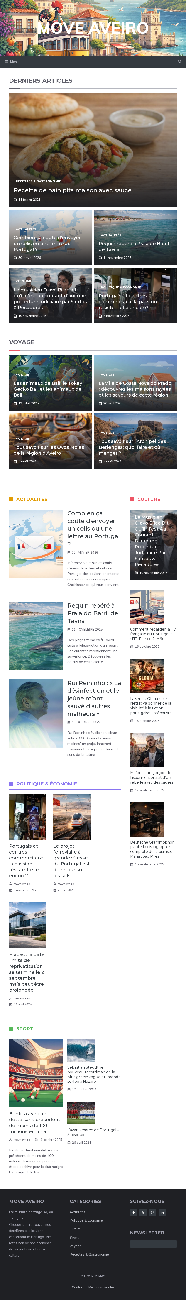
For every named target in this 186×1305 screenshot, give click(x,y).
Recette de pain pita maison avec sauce (73, 190)
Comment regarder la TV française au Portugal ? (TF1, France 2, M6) (153, 634)
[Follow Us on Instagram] (152, 1212)
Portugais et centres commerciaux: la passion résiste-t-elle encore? (128, 301)
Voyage (76, 1246)
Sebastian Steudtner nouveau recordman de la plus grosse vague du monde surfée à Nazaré (94, 1074)
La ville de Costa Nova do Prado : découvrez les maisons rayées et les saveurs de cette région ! (135, 389)
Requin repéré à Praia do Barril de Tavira (92, 613)
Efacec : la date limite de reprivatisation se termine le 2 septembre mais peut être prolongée (26, 972)
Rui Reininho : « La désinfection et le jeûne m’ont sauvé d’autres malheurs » (94, 698)
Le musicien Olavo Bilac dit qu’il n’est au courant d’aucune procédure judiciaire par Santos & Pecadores (152, 540)
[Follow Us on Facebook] (133, 1212)
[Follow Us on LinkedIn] (162, 1212)
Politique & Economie (86, 1220)
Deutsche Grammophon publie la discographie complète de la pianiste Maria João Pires (152, 849)
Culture (75, 1229)
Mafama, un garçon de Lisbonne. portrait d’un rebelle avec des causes (151, 778)
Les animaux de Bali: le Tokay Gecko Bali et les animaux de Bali (48, 389)
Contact (78, 1287)
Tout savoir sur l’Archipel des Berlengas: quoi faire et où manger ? (132, 447)
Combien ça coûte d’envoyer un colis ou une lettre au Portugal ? (47, 243)
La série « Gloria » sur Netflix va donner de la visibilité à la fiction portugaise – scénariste (151, 706)
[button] (180, 62)
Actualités (78, 1212)
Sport (74, 1237)
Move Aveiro (93, 28)
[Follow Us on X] (143, 1212)
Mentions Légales (101, 1287)
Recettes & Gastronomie (89, 1254)
